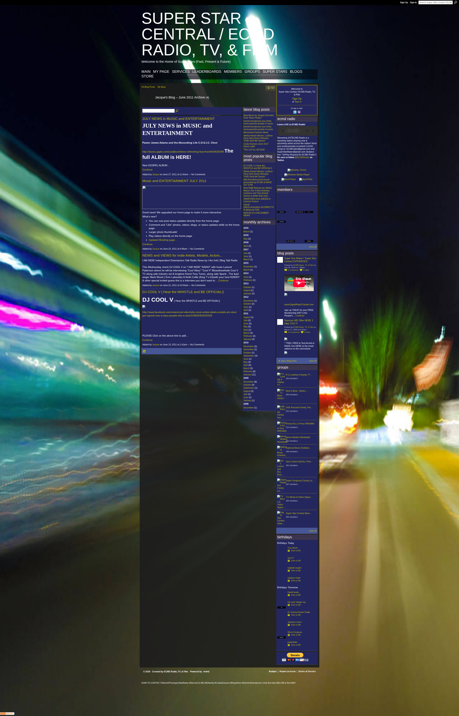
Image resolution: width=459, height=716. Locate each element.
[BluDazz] (281, 199)
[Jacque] (147, 105)
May (245, 239)
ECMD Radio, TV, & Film (303, 265)
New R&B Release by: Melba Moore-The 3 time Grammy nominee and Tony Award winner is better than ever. (257, 192)
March (246, 231)
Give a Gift (296, 550)
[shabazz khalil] (281, 583)
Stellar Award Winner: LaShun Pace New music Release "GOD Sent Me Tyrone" (258, 138)
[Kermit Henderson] (290, 199)
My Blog (161, 87)
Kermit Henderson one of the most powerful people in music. (258, 122)
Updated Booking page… (163, 239)
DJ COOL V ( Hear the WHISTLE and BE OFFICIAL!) (183, 292)
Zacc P (291, 558)
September (248, 355)
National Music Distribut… (298, 448)
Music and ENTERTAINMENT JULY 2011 (174, 181)
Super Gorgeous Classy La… (300, 480)
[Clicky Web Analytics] (7, 713)
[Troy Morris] (281, 553)
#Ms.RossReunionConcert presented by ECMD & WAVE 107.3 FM (257, 182)
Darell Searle (293, 592)
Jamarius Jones (295, 622)
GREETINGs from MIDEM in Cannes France (257, 200)
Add (272, 88)
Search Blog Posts (177, 111)
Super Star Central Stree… (299, 513)
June (245, 256)
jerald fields (292, 642)
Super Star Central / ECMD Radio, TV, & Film (209, 34)
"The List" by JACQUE (254, 149)
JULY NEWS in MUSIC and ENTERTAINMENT (178, 119)
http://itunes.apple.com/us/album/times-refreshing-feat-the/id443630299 (183, 151)
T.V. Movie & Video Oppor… (299, 497)
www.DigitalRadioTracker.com (299, 304)
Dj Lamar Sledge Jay (297, 602)
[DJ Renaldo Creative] (290, 208)
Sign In (413, 2)
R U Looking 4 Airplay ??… (299, 375)
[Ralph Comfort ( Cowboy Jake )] (309, 218)
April (245, 246)
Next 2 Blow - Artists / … (297, 391)
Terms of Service (307, 671)
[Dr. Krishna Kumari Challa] (281, 618)
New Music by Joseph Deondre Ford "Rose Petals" (258, 116)
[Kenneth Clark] (281, 228)
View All (313, 247)
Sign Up (404, 2)
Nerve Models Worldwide (298, 437)
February (247, 280)
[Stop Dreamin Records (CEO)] (290, 228)
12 (293, 332)
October (247, 287)
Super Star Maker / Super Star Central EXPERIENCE (300, 260)
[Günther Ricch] (309, 228)
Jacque (155, 174)
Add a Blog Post (288, 361)
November (248, 266)
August (246, 290)
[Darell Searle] (281, 598)
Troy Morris (293, 548)
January (247, 293)
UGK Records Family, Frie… (299, 407)
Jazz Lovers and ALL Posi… (299, 461)
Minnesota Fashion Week (255, 132)
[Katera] (299, 199)
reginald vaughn (294, 568)
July (245, 253)
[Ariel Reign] (309, 199)
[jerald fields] (281, 648)
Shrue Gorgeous (295, 632)
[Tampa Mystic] (290, 218)
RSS (144, 351)
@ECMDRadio (302, 157)
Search (455, 2)
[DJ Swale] (299, 228)
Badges (273, 671)
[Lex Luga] (299, 238)
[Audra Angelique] (299, 218)
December (248, 301)
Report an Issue (288, 671)
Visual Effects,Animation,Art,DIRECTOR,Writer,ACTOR (258, 207)
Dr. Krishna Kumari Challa (299, 612)
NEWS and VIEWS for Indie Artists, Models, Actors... (182, 255)
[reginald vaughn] (281, 573)
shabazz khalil (294, 578)
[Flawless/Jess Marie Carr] (281, 238)
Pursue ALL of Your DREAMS (300, 423)
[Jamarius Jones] (281, 628)
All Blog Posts (148, 87)
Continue (147, 169)
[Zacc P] (281, 563)
